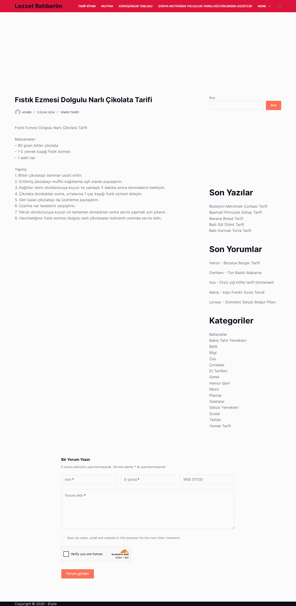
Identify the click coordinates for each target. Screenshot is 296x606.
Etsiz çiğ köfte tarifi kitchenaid (247, 282)
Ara (212, 97)
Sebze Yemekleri (223, 407)
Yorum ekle (75, 495)
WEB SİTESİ (193, 479)
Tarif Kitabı (87, 6)
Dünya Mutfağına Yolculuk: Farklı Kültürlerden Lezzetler (205, 6)
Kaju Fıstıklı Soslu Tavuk (244, 292)
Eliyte (52, 604)
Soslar (214, 413)
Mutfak (107, 6)
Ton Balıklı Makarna (245, 272)
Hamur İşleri (219, 383)
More (262, 6)
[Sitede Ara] (279, 6)
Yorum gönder (77, 573)
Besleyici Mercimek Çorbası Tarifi (238, 206)
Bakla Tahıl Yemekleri (227, 340)
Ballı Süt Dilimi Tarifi (226, 224)
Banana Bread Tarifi (226, 218)
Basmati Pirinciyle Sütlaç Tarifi (235, 212)
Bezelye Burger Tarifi (242, 263)
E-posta (131, 479)
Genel (214, 377)
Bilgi (213, 352)
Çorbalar (217, 365)
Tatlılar (215, 419)
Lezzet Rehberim (38, 6)
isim (69, 479)
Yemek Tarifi (69, 112)
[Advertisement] (139, 46)
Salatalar (217, 401)
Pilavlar (215, 395)
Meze (214, 389)
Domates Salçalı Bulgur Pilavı (250, 302)
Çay (212, 358)
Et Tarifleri (218, 371)
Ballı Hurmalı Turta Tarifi (230, 230)
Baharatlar (218, 334)
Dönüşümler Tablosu (136, 6)
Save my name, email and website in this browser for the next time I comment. (124, 538)
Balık (213, 346)
